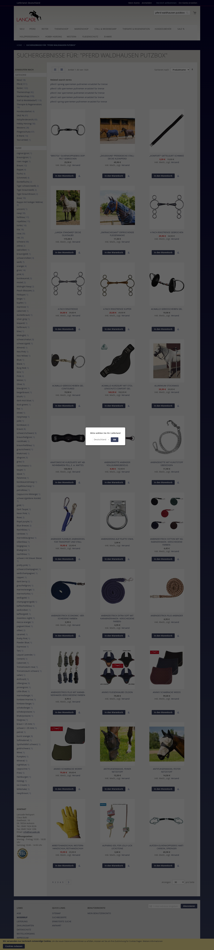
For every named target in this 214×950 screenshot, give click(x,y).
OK (114, 439)
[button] (101, 439)
